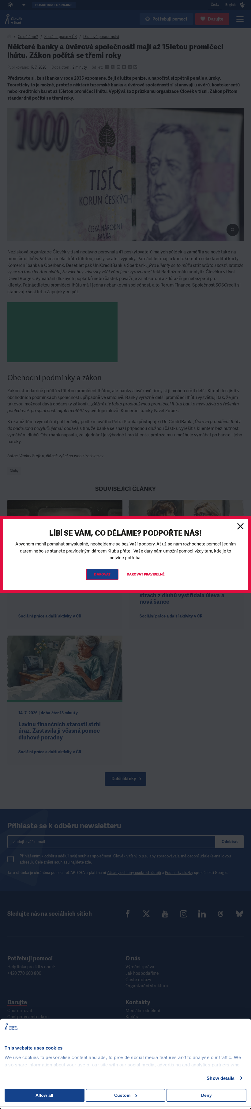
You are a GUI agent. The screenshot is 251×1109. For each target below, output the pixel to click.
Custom (122, 1095)
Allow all (44, 1095)
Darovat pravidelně (146, 574)
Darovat (102, 574)
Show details (220, 1078)
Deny (206, 1095)
